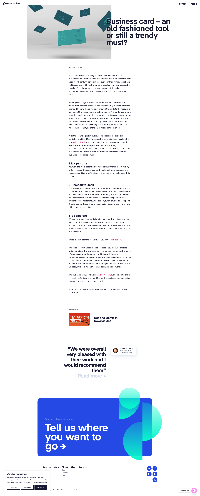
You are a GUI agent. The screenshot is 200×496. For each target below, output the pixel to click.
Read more (90, 375)
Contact (183, 3)
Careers (65, 473)
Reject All (27, 487)
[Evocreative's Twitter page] (149, 468)
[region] (27, 481)
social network (78, 142)
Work (56, 467)
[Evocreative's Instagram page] (154, 479)
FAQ (63, 475)
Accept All (40, 487)
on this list (116, 239)
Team (64, 470)
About (65, 467)
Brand (45, 470)
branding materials (103, 275)
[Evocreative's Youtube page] (154, 474)
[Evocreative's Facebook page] (154, 468)
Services (47, 467)
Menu (194, 3)
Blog (73, 467)
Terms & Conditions (59, 490)
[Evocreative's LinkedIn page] (149, 474)
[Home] (11, 3)
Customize (13, 487)
